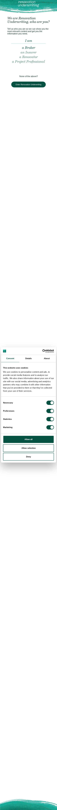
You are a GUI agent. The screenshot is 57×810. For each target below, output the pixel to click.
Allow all (28, 439)
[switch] (50, 411)
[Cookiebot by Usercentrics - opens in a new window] (42, 351)
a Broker (28, 48)
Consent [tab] (10, 358)
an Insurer (28, 52)
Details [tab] (28, 358)
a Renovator (28, 57)
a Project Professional (28, 62)
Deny (28, 457)
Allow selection (28, 448)
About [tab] (47, 358)
